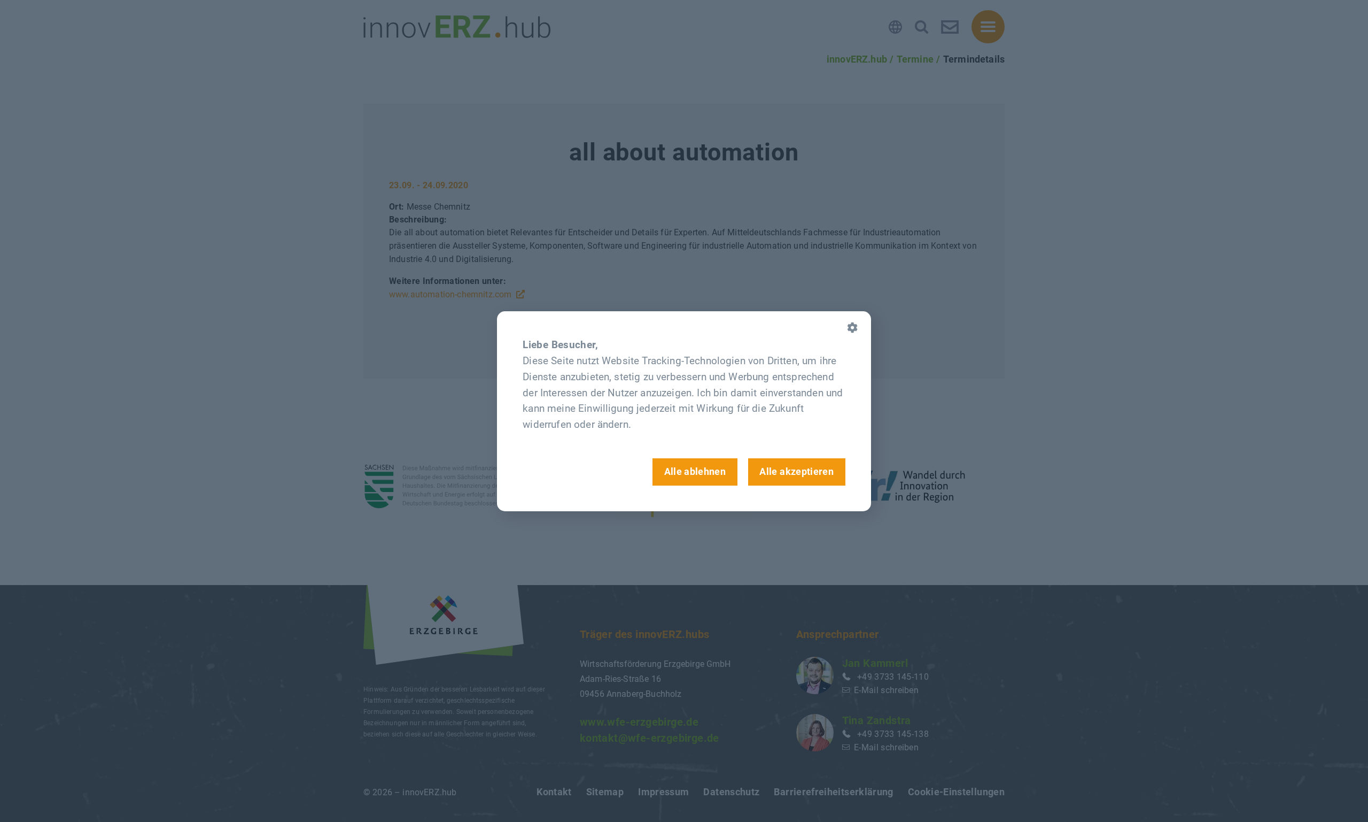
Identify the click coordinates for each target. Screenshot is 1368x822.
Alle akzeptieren (796, 471)
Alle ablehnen (695, 471)
